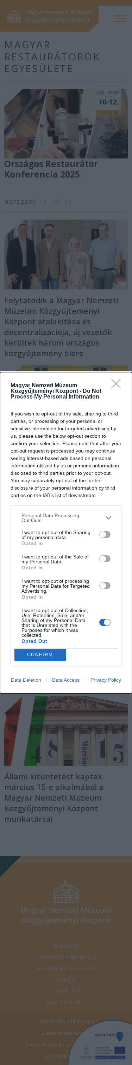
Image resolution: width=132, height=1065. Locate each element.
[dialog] (66, 532)
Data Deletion (26, 680)
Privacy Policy (105, 680)
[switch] (105, 534)
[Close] (118, 386)
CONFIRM (40, 654)
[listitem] (66, 518)
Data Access (66, 680)
